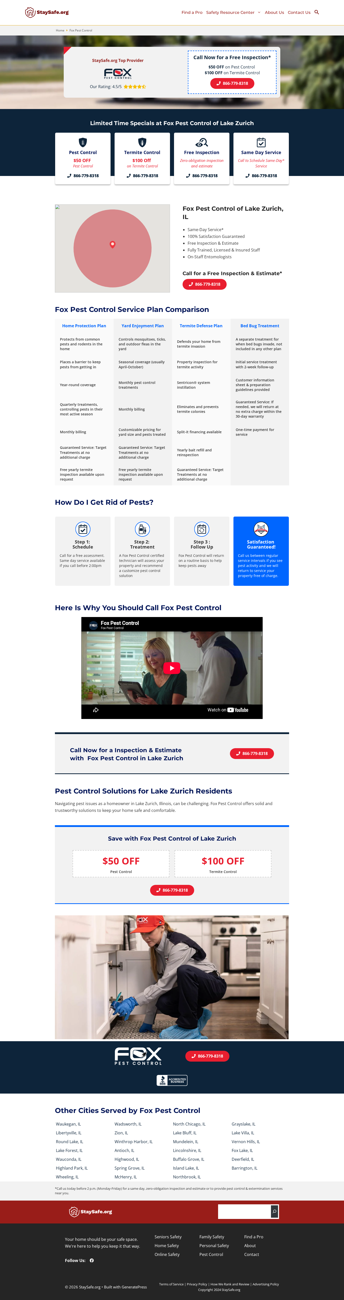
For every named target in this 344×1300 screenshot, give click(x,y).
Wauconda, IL (68, 1159)
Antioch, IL (124, 1150)
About (250, 1245)
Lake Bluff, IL (184, 1133)
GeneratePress (134, 1286)
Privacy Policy (197, 1284)
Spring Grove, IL (130, 1168)
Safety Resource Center (230, 12)
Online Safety (167, 1254)
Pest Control (211, 1254)
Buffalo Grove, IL (188, 1159)
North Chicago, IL (189, 1124)
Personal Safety (214, 1245)
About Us (274, 12)
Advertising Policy (266, 1284)
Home (60, 30)
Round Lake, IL (69, 1141)
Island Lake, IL (186, 1168)
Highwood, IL (127, 1159)
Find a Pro (192, 12)
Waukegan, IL (68, 1124)
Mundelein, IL (185, 1141)
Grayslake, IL (243, 1124)
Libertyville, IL (68, 1133)
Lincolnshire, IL (187, 1150)
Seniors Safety (168, 1237)
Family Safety (211, 1237)
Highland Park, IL (72, 1168)
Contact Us (299, 12)
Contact (251, 1254)
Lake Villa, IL (243, 1133)
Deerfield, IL (243, 1159)
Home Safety (167, 1245)
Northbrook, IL (187, 1177)
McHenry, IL (126, 1177)
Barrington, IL (244, 1168)
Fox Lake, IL (242, 1150)
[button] (318, 13)
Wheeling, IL (67, 1177)
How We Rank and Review (230, 1284)
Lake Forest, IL (69, 1150)
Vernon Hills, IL (246, 1141)
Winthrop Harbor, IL (134, 1141)
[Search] (274, 1211)
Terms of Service (171, 1284)
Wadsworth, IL (128, 1124)
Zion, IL (121, 1133)
